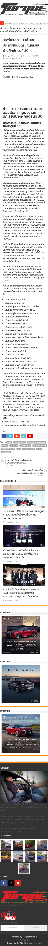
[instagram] (27, 939)
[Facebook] (4, 883)
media (9, 442)
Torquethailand (30, 936)
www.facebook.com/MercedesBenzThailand (25, 425)
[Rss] (20, 939)
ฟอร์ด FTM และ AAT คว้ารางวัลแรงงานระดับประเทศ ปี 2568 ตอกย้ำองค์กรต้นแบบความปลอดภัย (22, 553)
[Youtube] (25, 939)
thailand (14, 446)
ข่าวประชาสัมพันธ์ (29, 449)
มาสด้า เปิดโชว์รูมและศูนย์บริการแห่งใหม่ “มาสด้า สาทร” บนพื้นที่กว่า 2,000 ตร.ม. (18, 462)
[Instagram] (11, 883)
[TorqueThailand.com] (24, 9)
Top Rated (12, 927)
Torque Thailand (11, 56)
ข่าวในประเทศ (6, 452)
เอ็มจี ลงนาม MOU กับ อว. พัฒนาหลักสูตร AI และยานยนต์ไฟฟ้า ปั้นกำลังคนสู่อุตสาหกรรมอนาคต (23, 514)
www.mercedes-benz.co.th (17, 421)
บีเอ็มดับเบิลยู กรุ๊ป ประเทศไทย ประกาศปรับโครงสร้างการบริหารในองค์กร (30, 472)
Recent (35, 927)
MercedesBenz (20, 442)
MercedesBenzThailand (36, 442)
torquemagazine (40, 446)
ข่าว (19, 449)
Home (5, 28)
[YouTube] (18, 883)
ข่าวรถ (18, 58)
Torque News (15, 28)
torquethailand (8, 449)
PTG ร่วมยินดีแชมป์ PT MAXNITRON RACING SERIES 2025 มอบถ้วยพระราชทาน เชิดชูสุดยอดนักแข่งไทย (21, 593)
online (4, 446)
